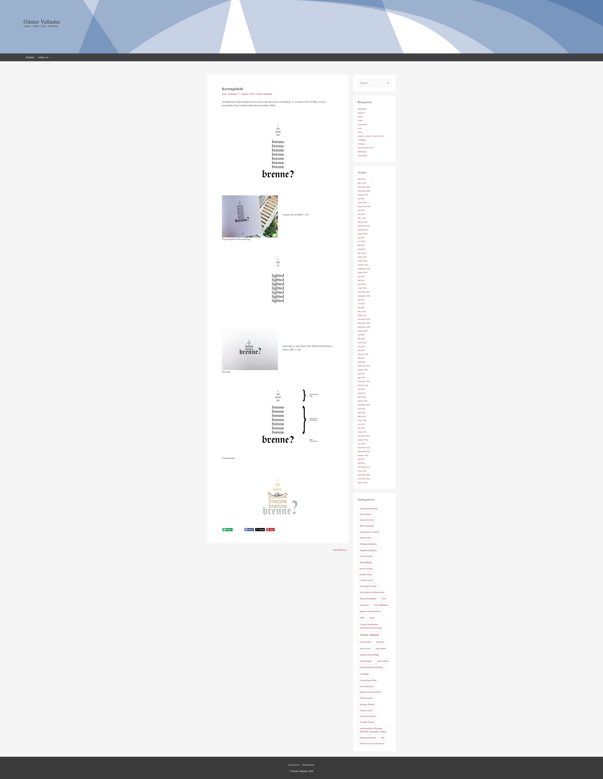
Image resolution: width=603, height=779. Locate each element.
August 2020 (362, 331)
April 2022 (361, 284)
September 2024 (364, 206)
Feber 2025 (362, 203)
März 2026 (362, 183)
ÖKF (383, 738)
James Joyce (365, 648)
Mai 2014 (361, 428)
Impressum (293, 765)
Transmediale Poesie (366, 148)
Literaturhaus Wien (368, 680)
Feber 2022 (362, 288)
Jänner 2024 (362, 222)
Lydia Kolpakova (367, 686)
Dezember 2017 (364, 366)
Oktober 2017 (363, 370)
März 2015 (362, 416)
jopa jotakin (381, 648)
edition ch (361, 113)
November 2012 (364, 451)
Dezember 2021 (364, 292)
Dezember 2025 (364, 187)
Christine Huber (366, 580)
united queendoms (368, 716)
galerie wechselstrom (370, 611)
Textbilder (232, 94)
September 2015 (364, 405)
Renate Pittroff (367, 704)
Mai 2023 (361, 245)
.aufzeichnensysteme (369, 509)
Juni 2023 (361, 241)
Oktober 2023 (363, 230)
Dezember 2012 (364, 448)
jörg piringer (366, 661)
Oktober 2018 (363, 354)
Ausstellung (366, 562)
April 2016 (361, 393)
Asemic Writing (366, 556)
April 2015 (361, 412)
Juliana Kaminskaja (369, 654)
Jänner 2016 (362, 401)
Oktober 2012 (363, 455)
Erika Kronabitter (368, 598)
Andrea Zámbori (368, 544)
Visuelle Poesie (367, 722)
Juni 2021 (361, 304)
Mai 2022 (361, 280)
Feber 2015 (362, 420)
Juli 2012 (361, 459)
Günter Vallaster (42, 21)
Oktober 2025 (363, 195)
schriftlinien (362, 140)
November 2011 (364, 467)
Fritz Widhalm (381, 605)
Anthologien (362, 109)
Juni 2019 (361, 346)
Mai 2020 (361, 339)
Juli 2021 (361, 300)
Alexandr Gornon (367, 520)
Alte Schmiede (367, 526)
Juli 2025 (361, 199)
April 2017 (361, 378)
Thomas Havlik (366, 711)
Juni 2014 (361, 424)
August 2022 (362, 272)
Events (360, 117)
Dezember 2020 (364, 319)
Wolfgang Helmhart (368, 738)
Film (384, 598)
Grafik (360, 120)
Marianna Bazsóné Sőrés (370, 692)
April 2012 (361, 463)
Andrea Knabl (365, 538)
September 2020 (364, 327)
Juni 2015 (361, 409)
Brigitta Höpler (366, 574)
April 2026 (361, 179)
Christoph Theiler (368, 586)
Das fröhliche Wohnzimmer (372, 592)
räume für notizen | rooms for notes (371, 136)
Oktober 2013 (363, 440)
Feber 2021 (362, 315)
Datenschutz (308, 765)
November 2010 (364, 479)
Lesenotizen (362, 124)
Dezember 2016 (364, 381)
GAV (362, 618)
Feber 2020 (362, 343)
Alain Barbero (365, 514)
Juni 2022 (361, 276)
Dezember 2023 (364, 226)
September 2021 (364, 296)
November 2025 (364, 191)
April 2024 (361, 214)
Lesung (364, 674)
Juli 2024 (361, 210)
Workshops (362, 152)
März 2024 (362, 218)
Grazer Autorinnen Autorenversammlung (370, 626)
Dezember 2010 (364, 475)
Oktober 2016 (363, 385)
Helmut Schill (365, 642)
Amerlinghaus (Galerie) (370, 532)
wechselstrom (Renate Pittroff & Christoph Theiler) (373, 730)
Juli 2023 (361, 238)
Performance (366, 698)
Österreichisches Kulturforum (372, 744)
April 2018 (361, 362)
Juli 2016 (361, 389)
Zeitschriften (362, 156)
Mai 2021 (361, 307)
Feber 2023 (362, 257)
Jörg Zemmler (383, 661)
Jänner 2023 (362, 261)
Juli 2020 (361, 335)
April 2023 (361, 249)
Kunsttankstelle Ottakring (371, 667)
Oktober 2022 (363, 265)
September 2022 (364, 269)
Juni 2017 (361, 374)
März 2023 (362, 253)
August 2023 (362, 234)
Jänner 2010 (362, 483)
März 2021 (362, 311)
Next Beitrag (340, 550)
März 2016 (362, 397)
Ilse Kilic (380, 642)
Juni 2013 (361, 444)
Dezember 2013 (364, 436)
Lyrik (224, 94)
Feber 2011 (362, 471)
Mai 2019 (361, 350)
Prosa (360, 132)
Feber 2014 (362, 432)
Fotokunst (364, 605)
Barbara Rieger (366, 569)
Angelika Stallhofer (368, 550)
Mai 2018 (361, 358)
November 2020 (364, 323)
